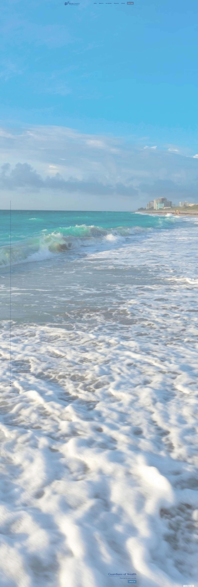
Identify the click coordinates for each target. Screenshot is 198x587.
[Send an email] (10, 386)
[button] (95, 3)
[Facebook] (10, 379)
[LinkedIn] (10, 383)
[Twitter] (10, 381)
